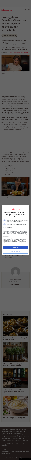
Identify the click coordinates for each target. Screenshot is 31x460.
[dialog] (15, 230)
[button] (15, 228)
